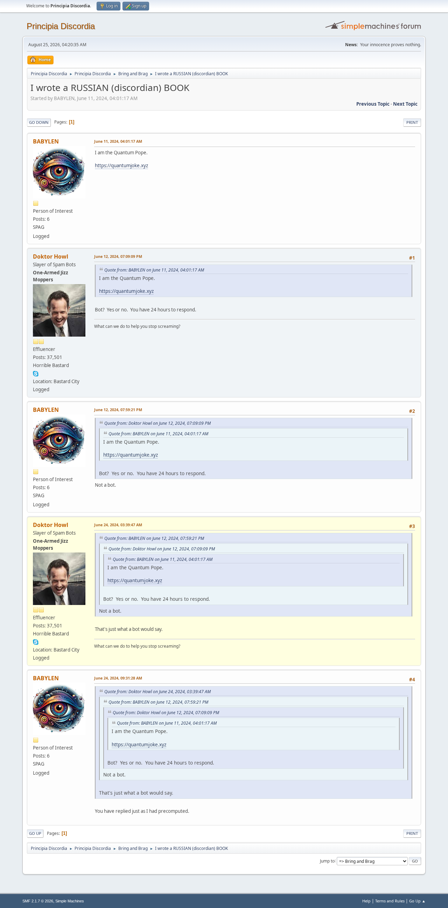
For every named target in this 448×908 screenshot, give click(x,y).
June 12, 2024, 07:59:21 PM (118, 409)
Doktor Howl (50, 256)
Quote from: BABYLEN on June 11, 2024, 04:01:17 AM (154, 270)
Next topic (405, 104)
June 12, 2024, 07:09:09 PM (118, 256)
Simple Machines (69, 901)
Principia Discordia (61, 26)
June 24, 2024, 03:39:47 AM (118, 524)
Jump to (327, 861)
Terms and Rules (390, 900)
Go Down (39, 122)
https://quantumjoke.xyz (121, 165)
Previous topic (373, 104)
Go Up (35, 833)
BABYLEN (46, 141)
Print (412, 122)
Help (366, 900)
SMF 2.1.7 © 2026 (37, 901)
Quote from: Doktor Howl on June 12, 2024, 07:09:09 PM (157, 423)
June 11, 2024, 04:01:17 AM (118, 141)
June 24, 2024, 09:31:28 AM (118, 678)
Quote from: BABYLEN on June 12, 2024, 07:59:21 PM (154, 538)
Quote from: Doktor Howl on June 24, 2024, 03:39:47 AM (157, 692)
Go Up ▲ (417, 900)
